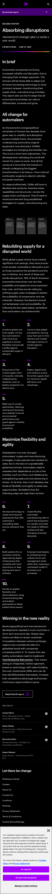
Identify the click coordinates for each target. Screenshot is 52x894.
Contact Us (7, 794)
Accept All (26, 869)
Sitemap (6, 805)
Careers (6, 784)
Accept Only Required (26, 878)
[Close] (48, 830)
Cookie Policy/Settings (13, 821)
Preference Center (11, 778)
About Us (6, 789)
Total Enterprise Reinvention (17, 659)
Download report (10, 12)
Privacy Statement (11, 810)
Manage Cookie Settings (26, 886)
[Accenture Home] (26, 4)
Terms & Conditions (11, 816)
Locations (7, 800)
